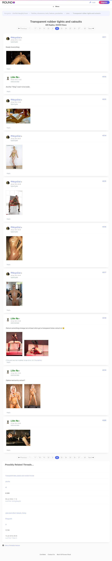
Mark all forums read (64, 554)
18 (39, 28)
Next (90, 28)
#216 (104, 227)
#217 (104, 272)
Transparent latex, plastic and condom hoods (19, 476)
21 (53, 28)
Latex (67, 13)
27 (79, 28)
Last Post (8, 501)
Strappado (8, 519)
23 (61, 28)
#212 (104, 77)
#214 (104, 135)
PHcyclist (16, 37)
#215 (104, 181)
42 (6, 487)
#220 (104, 420)
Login (93, 2)
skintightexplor (16, 501)
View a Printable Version (12, 545)
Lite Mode (43, 554)
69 (85, 28)
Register (104, 2)
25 (70, 28)
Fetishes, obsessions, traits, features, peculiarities (47, 13)
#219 (104, 370)
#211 (104, 37)
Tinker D (14, 538)
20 (48, 28)
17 (35, 28)
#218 (104, 318)
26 (74, 28)
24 (66, 28)
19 (44, 28)
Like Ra (39, 360)
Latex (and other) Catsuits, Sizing (15, 513)
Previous (23, 28)
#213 (104, 99)
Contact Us (51, 554)
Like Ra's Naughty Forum (20, 13)
